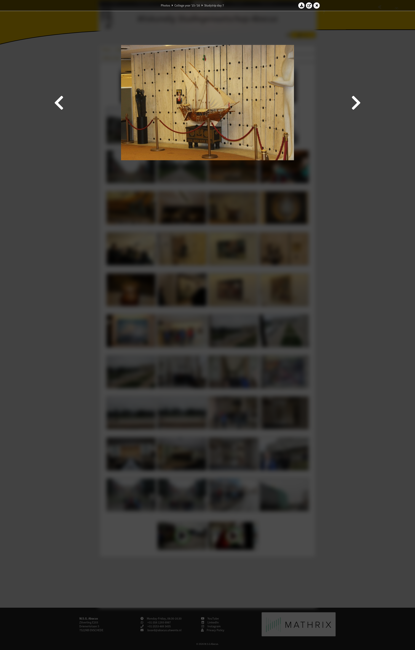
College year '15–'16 (187, 5)
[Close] (316, 5)
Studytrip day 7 (214, 5)
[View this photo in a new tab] (309, 5)
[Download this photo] (301, 5)
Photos (165, 5)
